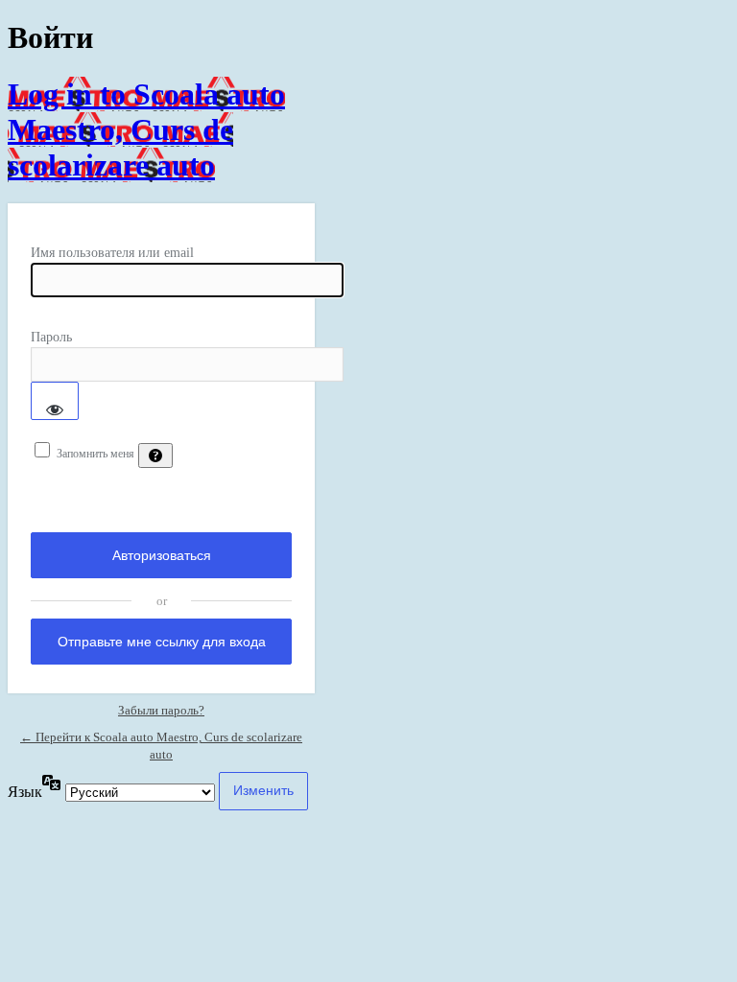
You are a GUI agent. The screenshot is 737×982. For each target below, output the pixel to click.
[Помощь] (155, 455)
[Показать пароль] (55, 401)
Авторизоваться (161, 555)
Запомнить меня (95, 453)
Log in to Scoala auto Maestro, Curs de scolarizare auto (146, 129)
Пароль (51, 337)
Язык (25, 791)
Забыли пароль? (161, 710)
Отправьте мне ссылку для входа (162, 641)
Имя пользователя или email (112, 253)
